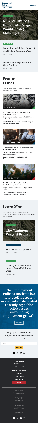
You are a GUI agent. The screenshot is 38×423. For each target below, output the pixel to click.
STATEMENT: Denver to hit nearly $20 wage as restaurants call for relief (18, 123)
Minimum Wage (8, 16)
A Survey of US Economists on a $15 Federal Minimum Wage (18, 268)
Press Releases (19, 376)
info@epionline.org (19, 414)
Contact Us (19, 379)
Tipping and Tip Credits (12, 143)
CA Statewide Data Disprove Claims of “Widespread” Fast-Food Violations (15, 193)
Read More (19, 25)
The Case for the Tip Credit (18, 249)
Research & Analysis (19, 370)
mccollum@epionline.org (19, 398)
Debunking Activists (11, 178)
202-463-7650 (19, 400)
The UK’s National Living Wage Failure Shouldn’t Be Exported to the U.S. (15, 184)
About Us (19, 323)
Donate (19, 5)
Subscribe (19, 347)
